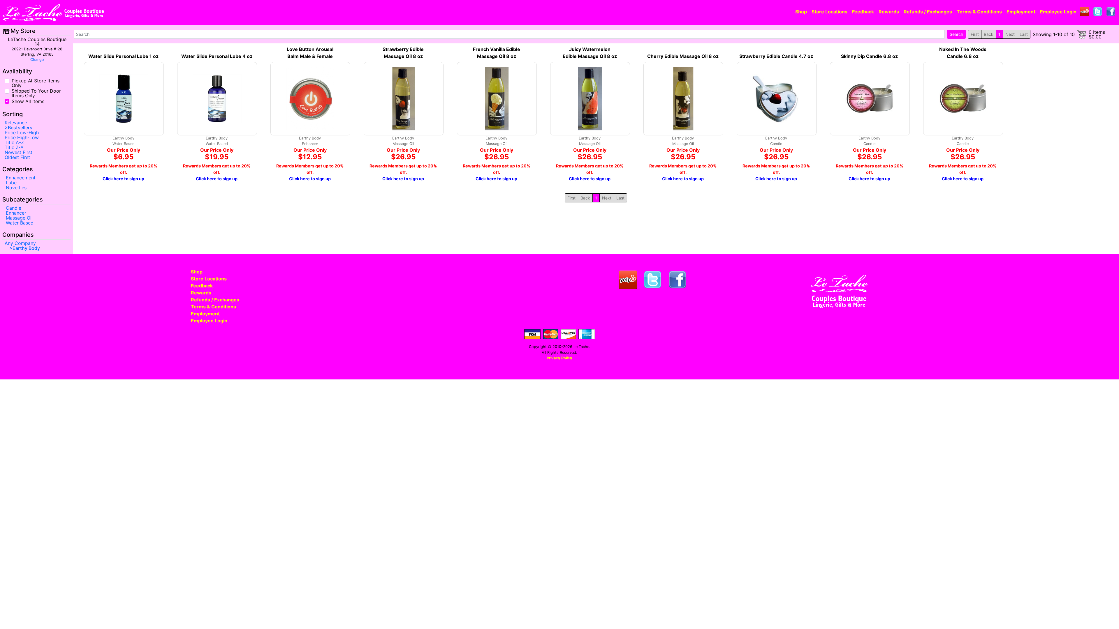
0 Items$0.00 (1097, 34)
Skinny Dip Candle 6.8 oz (869, 56)
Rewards (889, 12)
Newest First (18, 152)
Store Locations (829, 12)
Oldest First (17, 157)
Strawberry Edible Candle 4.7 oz (776, 56)
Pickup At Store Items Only (35, 83)
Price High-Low (22, 137)
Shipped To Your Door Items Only (36, 93)
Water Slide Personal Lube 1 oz (123, 56)
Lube (11, 182)
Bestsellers (20, 127)
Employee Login (1058, 12)
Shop (801, 12)
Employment (1021, 12)
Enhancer (16, 213)
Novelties (16, 187)
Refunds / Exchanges (928, 12)
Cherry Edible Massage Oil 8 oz (683, 56)
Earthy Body (26, 248)
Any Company (20, 243)
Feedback (863, 12)
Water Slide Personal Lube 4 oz (216, 56)
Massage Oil (19, 217)
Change (37, 59)
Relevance (16, 122)
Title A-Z (14, 142)
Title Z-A (14, 147)
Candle (13, 208)
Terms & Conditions (979, 12)
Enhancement (21, 177)
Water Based (20, 222)
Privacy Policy (559, 358)
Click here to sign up (123, 178)
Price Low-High (22, 132)
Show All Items (28, 100)
